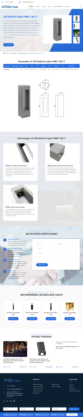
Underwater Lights (37, 391)
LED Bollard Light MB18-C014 (70, 313)
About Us (38, 6)
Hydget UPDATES (41, 336)
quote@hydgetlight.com (28, 2)
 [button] (76, 44)
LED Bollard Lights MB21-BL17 (36, 53)
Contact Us (67, 6)
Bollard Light (13, 53)
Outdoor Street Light (38, 388)
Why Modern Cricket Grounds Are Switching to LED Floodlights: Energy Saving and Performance (40, 360)
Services (44, 6)
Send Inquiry (8, 45)
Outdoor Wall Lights (38, 384)
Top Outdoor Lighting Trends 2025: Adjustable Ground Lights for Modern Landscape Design (13, 360)
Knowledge (72, 388)
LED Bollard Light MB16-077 (51, 313)
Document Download (58, 6)
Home (6, 53)
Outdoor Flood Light (38, 386)
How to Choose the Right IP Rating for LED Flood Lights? (67, 347)
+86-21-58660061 (9, 2)
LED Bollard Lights (22, 53)
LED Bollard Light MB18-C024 (13, 313)
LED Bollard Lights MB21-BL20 (32, 313)
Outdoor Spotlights (56, 386)
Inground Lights (55, 384)
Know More (23, 367)
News (49, 6)
